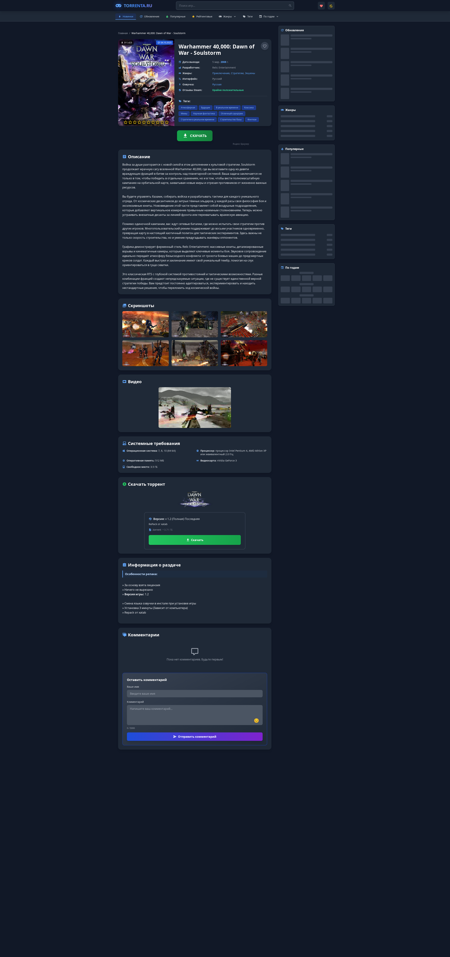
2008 (223, 62)
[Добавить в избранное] (265, 46)
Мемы (184, 113)
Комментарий (135, 701)
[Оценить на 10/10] (167, 122)
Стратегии (237, 73)
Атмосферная (188, 107)
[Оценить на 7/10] (153, 122)
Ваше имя (133, 686)
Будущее (205, 107)
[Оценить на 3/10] (135, 122)
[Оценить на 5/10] (144, 122)
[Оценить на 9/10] (162, 122)
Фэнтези (252, 119)
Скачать (197, 540)
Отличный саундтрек (232, 113)
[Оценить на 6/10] (148, 122)
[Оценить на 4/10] (139, 122)
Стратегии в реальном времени (197, 119)
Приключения (221, 73)
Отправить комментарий (197, 737)
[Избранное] (321, 5)
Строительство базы (231, 119)
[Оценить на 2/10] (130, 122)
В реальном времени (227, 107)
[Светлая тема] (331, 5)
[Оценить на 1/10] (126, 122)
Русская (216, 84)
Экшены (250, 73)
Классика (249, 107)
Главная (123, 33)
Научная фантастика (204, 113)
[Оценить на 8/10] (158, 122)
